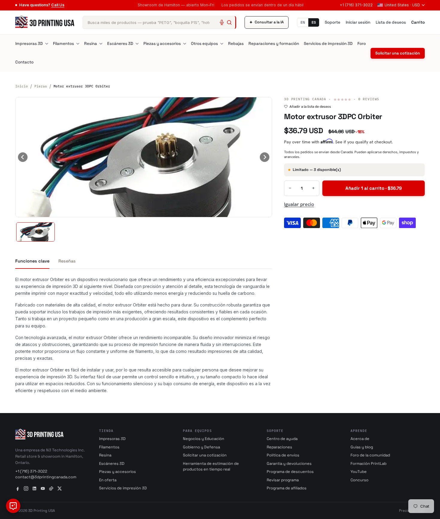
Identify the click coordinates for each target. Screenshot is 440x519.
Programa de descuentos (290, 471)
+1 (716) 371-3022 (356, 5)
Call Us (57, 5)
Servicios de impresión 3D (328, 43)
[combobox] (159, 22)
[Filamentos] (77, 44)
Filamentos (63, 43)
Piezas (40, 86)
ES (314, 22)
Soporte (332, 22)
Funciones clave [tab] (32, 261)
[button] (35, 231)
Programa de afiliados (287, 488)
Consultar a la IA (266, 22)
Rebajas (236, 43)
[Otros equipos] (221, 44)
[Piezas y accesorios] (184, 44)
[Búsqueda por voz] (221, 22)
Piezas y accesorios (162, 43)
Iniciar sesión (358, 22)
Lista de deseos (391, 22)
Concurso (359, 479)
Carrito (418, 22)
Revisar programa (283, 479)
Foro (361, 43)
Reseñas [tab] (67, 261)
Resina (90, 43)
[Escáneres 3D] (137, 44)
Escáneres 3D (120, 43)
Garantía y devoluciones (289, 463)
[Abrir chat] (13, 506)
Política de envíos (283, 455)
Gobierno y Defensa (201, 447)
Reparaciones (279, 447)
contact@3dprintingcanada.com (45, 476)
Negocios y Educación (203, 438)
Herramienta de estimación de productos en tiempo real (211, 466)
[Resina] (100, 44)
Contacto (24, 62)
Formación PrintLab (368, 463)
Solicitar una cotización (397, 53)
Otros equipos (204, 43)
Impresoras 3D (29, 43)
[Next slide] (264, 157)
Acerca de (360, 438)
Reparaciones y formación (273, 43)
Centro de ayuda (282, 438)
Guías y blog (362, 447)
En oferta (107, 479)
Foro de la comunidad (370, 455)
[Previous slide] (23, 157)
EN (303, 22)
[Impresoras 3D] (46, 44)
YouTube (359, 471)
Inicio (21, 86)
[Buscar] (229, 22)
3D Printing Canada (305, 99)
